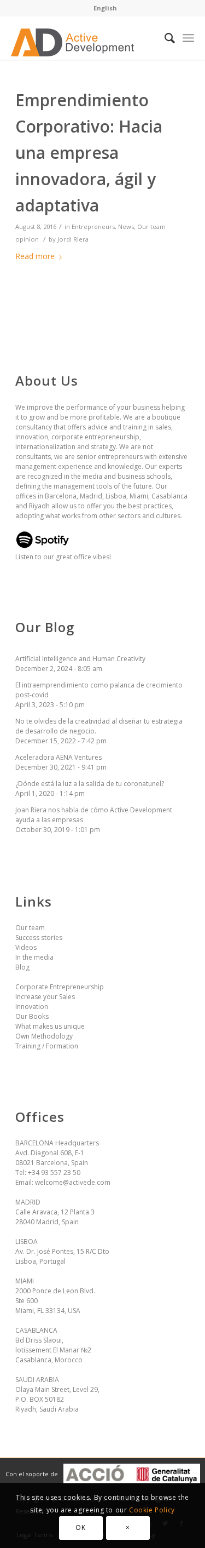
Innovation (31, 1006)
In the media (34, 957)
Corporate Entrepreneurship (59, 986)
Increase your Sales (45, 996)
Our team (30, 927)
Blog (22, 967)
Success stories (38, 937)
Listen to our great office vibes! (63, 556)
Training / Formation (46, 1046)
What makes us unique (50, 1026)
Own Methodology (44, 1036)
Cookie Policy (152, 1510)
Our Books (32, 1016)
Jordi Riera (73, 239)
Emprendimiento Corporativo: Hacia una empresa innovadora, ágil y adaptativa (88, 152)
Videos (26, 947)
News (126, 226)
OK (80, 1527)
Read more (35, 256)
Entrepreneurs (93, 226)
